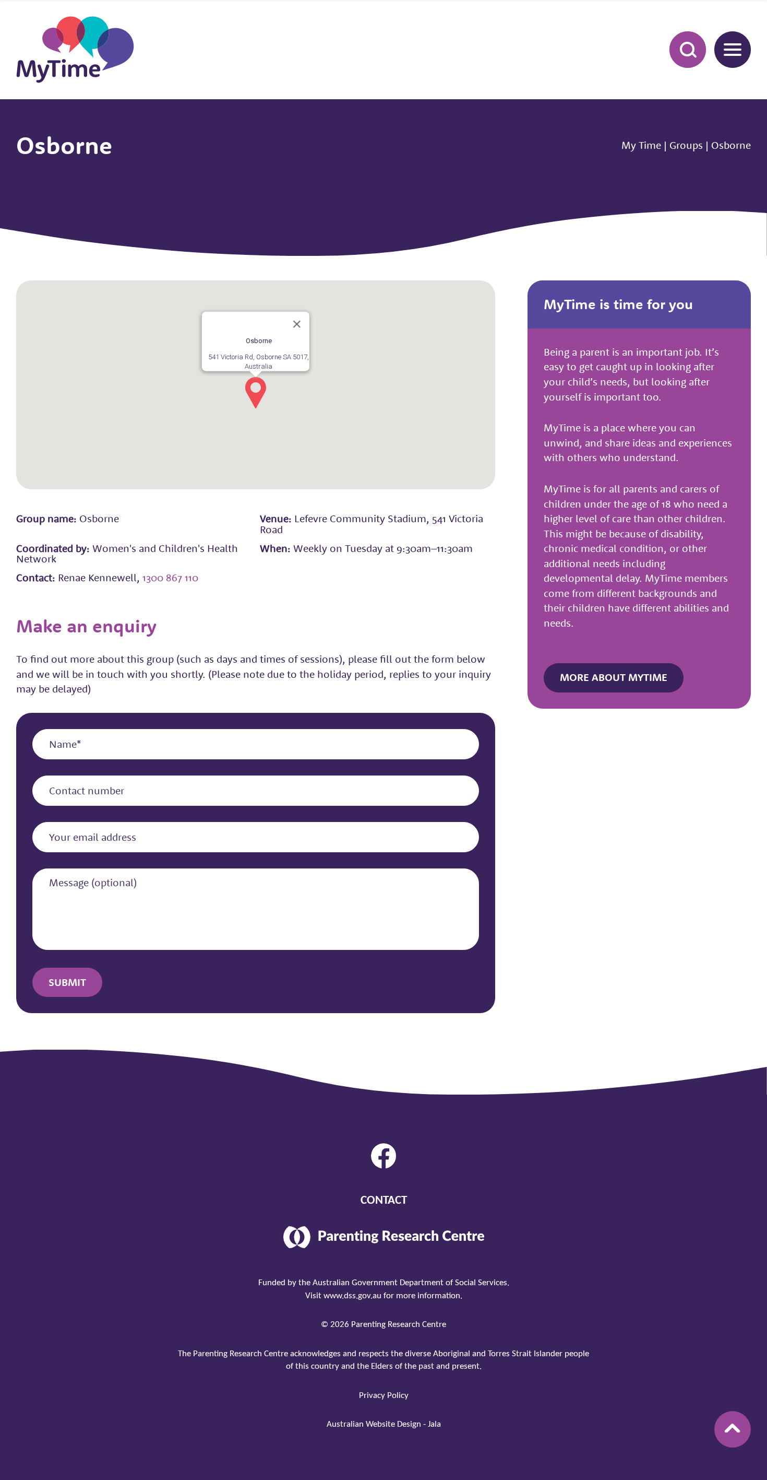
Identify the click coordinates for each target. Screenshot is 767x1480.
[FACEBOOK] (384, 1156)
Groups (686, 144)
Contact (384, 1201)
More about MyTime (613, 677)
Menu (732, 49)
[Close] (296, 323)
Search (687, 49)
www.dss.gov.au (352, 1295)
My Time (641, 144)
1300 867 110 (170, 577)
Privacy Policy (384, 1395)
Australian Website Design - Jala (384, 1424)
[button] (255, 392)
